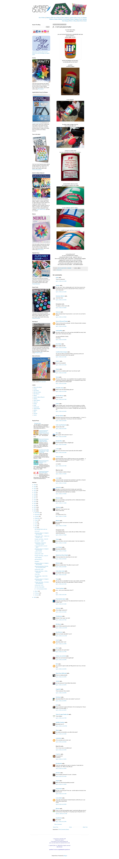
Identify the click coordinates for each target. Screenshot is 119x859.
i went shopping (38, 557)
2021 (35, 490)
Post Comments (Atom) (64, 829)
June (36, 523)
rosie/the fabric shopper (61, 351)
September (37, 518)
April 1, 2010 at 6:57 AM (61, 465)
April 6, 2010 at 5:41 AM (61, 793)
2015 (35, 501)
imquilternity (59, 817)
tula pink (35, 413)
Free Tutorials (83, 19)
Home (70, 827)
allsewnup (58, 507)
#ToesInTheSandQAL (37, 169)
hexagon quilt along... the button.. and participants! (42, 583)
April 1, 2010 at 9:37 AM (61, 619)
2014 (35, 503)
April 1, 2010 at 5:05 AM (61, 339)
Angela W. (58, 689)
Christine (58, 772)
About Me (79, 21)
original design (37, 408)
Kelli (57, 705)
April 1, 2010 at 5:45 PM (61, 684)
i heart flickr (37, 574)
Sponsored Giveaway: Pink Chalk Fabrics (44, 472)
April (36, 527)
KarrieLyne (58, 697)
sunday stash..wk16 (39, 553)
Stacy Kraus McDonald (61, 673)
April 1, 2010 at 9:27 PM (61, 718)
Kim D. (57, 648)
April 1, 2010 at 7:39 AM (61, 534)
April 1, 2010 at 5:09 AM (61, 347)
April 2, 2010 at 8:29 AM (61, 741)
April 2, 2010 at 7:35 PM (61, 759)
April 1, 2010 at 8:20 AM (61, 566)
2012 (35, 507)
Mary (57, 432)
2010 (35, 510)
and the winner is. (38, 559)
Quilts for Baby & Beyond (39, 397)
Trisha (57, 539)
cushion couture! (38, 551)
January (37, 594)
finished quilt (36, 406)
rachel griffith (59, 330)
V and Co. (58, 754)
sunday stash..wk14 (39, 585)
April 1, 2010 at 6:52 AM (61, 452)
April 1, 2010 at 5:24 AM (61, 383)
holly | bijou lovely (60, 571)
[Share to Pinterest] (80, 268)
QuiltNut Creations (60, 722)
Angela (57, 780)
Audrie (57, 403)
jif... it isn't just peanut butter (41, 588)
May (36, 525)
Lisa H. (57, 640)
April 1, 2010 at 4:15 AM (61, 291)
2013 (35, 505)
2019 (35, 494)
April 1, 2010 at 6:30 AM (61, 436)
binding (35, 403)
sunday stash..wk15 (39, 569)
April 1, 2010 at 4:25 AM (61, 299)
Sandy (57, 377)
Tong (57, 579)
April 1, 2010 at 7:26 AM (61, 525)
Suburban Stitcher (60, 296)
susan (57, 478)
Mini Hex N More (55, 17)
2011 (35, 509)
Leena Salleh (59, 797)
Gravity (35, 388)
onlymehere (58, 738)
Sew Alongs (65, 21)
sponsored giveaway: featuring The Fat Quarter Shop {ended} (44, 432)
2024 (35, 484)
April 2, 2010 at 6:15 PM (61, 749)
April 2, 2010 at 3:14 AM (61, 733)
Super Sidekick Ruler (41, 209)
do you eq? (37, 531)
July (36, 522)
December (37, 512)
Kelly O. (58, 361)
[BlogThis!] (76, 268)
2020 (35, 492)
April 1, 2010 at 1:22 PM (61, 643)
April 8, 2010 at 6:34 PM (61, 804)
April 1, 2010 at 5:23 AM (61, 372)
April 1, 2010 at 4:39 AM (61, 317)
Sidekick (48, 17)
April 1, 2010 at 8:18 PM (61, 710)
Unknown (58, 312)
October (37, 516)
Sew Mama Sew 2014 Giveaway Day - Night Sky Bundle (44, 451)
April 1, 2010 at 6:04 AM (61, 411)
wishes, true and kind (61, 656)
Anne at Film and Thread (61, 321)
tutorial (35, 415)
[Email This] (74, 268)
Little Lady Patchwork (61, 424)
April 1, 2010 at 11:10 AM (61, 627)
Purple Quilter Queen (61, 599)
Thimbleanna (59, 616)
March (36, 591)
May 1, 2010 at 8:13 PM (61, 821)
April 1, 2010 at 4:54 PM (61, 669)
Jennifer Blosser (60, 395)
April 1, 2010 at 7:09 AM (61, 493)
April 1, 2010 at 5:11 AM (61, 356)
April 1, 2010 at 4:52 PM (61, 659)
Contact (85, 21)
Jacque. (58, 285)
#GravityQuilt (40, 88)
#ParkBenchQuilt (38, 352)
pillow (60, 269)
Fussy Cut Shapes (36, 122)
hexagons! (37, 561)
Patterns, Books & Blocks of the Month (59, 19)
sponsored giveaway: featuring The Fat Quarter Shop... (41, 567)
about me (36, 402)
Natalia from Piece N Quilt (62, 555)
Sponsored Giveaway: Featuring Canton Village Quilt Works (44, 440)
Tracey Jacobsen (60, 588)
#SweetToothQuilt (36, 318)
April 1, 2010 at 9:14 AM (61, 604)
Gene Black (58, 343)
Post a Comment (58, 824)
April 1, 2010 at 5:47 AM (61, 399)
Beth (57, 664)
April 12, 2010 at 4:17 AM (61, 813)
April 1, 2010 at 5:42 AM (61, 391)
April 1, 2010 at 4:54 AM (61, 326)
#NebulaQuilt (40, 249)
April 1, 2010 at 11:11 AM (61, 635)
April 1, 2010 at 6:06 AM (61, 420)
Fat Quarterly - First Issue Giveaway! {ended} (40, 543)
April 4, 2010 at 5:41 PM (61, 776)
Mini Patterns (36, 393)
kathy (57, 277)
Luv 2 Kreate (59, 547)
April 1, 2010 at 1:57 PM (61, 651)
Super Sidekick (65, 17)
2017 (35, 497)
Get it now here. (42, 381)
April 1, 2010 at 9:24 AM (61, 611)
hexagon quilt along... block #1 (41, 555)
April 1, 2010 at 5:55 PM (61, 692)
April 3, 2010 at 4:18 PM (61, 768)
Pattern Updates (74, 19)
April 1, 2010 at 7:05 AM (61, 473)
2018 (35, 496)
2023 (35, 486)
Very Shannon (59, 632)
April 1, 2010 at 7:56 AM (61, 550)
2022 (35, 488)
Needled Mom (59, 440)
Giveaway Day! (37, 423)
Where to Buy (72, 21)
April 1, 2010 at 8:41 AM (61, 584)
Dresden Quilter (59, 415)
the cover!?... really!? (39, 540)
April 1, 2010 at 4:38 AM (61, 307)
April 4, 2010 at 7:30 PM (61, 784)
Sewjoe (57, 369)
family (57, 269)
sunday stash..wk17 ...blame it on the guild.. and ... (42, 536)
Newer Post (55, 827)
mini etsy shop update (39, 586)
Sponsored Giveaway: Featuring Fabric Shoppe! (44, 462)
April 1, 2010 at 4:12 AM (61, 281)
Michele (58, 808)
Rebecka (58, 563)
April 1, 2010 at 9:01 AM (61, 594)
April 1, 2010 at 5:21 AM (61, 364)
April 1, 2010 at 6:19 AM (61, 428)
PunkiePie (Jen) (59, 387)
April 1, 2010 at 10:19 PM (61, 726)
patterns (35, 410)
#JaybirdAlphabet (36, 283)
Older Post (85, 827)
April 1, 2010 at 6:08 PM (61, 700)
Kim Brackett (59, 763)
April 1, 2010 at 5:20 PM (61, 676)
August (36, 520)
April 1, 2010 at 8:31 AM (61, 574)
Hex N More (42, 17)
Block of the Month (38, 387)
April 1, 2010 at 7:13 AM (61, 503)
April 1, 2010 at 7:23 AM (61, 516)
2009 (35, 597)
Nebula (35, 395)
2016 (35, 499)
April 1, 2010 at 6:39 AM (61, 444)
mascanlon (58, 487)
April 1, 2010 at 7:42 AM (61, 542)
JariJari (57, 681)
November (37, 514)
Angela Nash (59, 788)
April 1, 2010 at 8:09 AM (61, 558)
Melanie (58, 520)
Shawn (57, 730)
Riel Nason (58, 624)
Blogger (65, 855)
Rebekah (58, 498)
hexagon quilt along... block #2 (41, 539)
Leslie (57, 448)
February (37, 593)
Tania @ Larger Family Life (62, 714)
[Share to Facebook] (78, 268)
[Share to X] (77, 268)
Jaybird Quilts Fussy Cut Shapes (78, 17)
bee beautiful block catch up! (41, 529)
